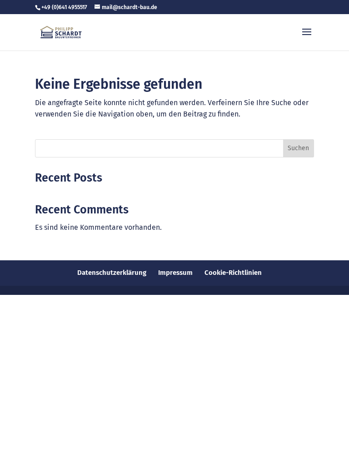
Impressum (175, 272)
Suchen (298, 148)
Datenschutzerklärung (111, 272)
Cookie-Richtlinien (233, 272)
